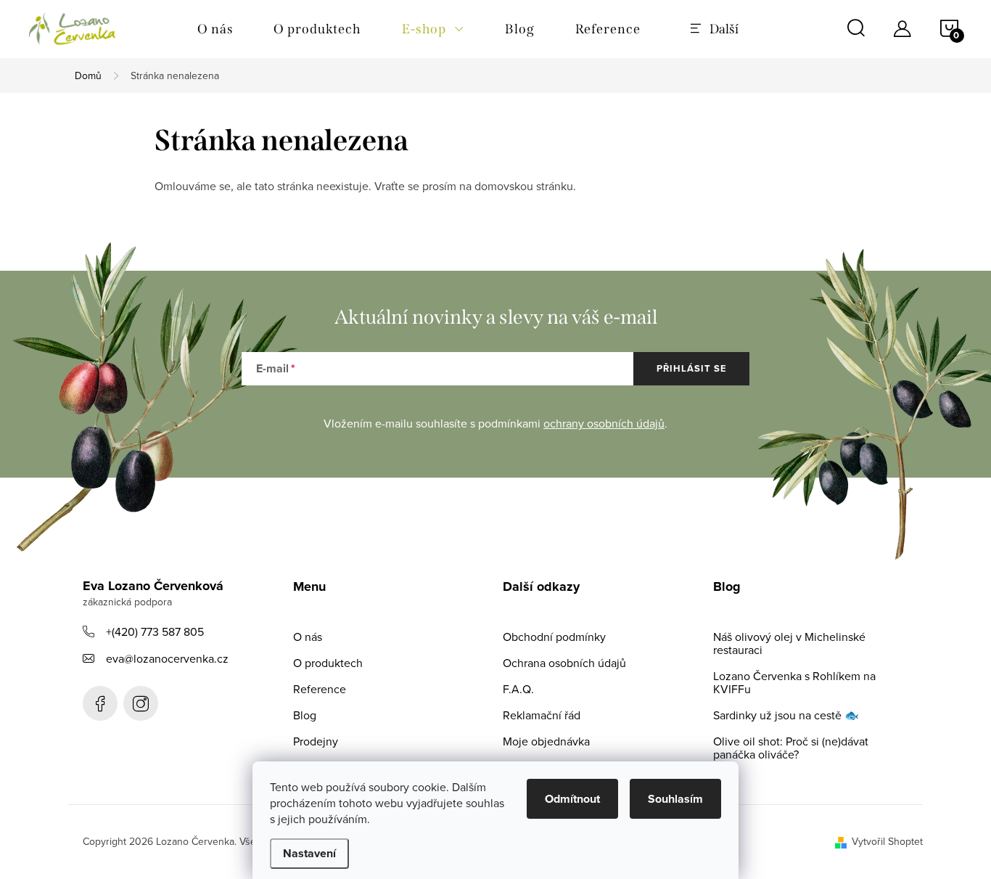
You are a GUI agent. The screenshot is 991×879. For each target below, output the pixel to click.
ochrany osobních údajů (604, 423)
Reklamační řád (541, 714)
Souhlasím (675, 798)
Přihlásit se (692, 368)
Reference (319, 689)
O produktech (328, 663)
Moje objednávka (546, 741)
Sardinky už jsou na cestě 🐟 (786, 715)
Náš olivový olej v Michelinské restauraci (789, 643)
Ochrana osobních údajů (564, 662)
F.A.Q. (518, 688)
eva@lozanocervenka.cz (167, 658)
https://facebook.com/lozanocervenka (100, 703)
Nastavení (309, 853)
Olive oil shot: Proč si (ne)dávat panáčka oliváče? (790, 747)
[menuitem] (215, 29)
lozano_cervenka (140, 703)
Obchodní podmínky (554, 636)
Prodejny (315, 741)
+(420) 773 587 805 (155, 631)
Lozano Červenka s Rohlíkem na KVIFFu (794, 682)
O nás (307, 637)
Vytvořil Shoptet (887, 841)
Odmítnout (572, 798)
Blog (304, 715)
